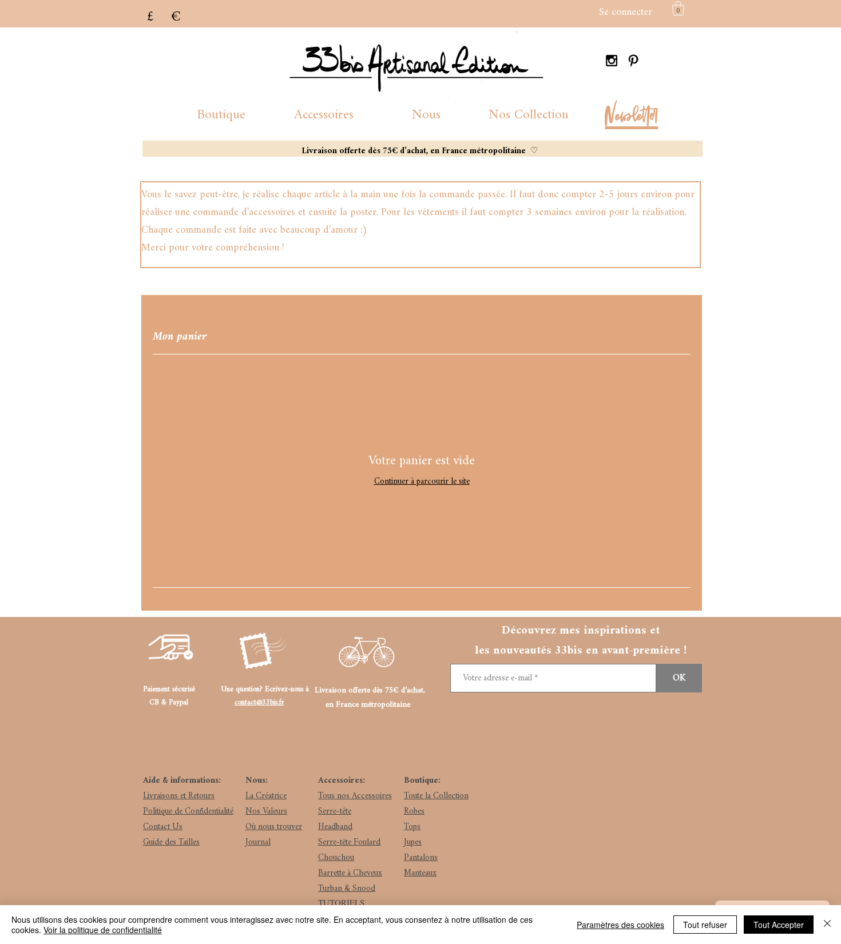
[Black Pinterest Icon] (633, 61)
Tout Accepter (778, 924)
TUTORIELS (341, 902)
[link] (678, 8)
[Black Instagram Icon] (612, 61)
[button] (221, 115)
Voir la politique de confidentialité (102, 929)
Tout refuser (705, 924)
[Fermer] (827, 924)
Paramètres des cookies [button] (620, 924)
